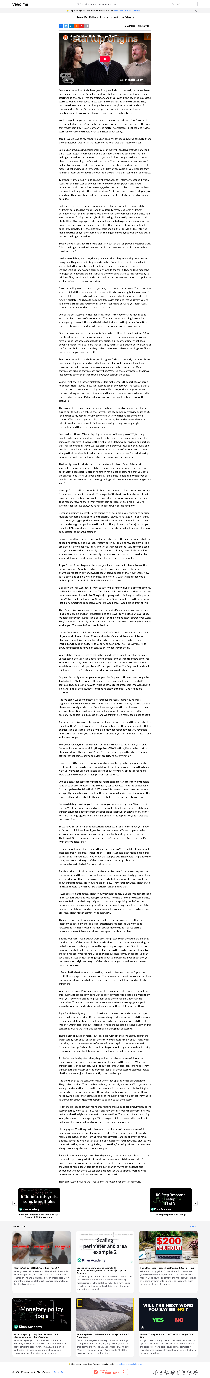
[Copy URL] (86, 26)
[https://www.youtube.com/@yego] (184, 1372)
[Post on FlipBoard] (81, 26)
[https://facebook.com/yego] (155, 1372)
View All (193, 1226)
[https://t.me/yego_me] (189, 1372)
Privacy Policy (60, 1372)
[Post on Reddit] (76, 26)
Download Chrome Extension (127, 11)
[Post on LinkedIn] (71, 26)
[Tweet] (66, 26)
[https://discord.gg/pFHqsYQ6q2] (195, 1372)
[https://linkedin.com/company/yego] (172, 1372)
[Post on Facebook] (61, 26)
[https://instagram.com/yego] (166, 1372)
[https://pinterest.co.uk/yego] (178, 1372)
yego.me (20, 4)
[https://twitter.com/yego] (161, 1372)
